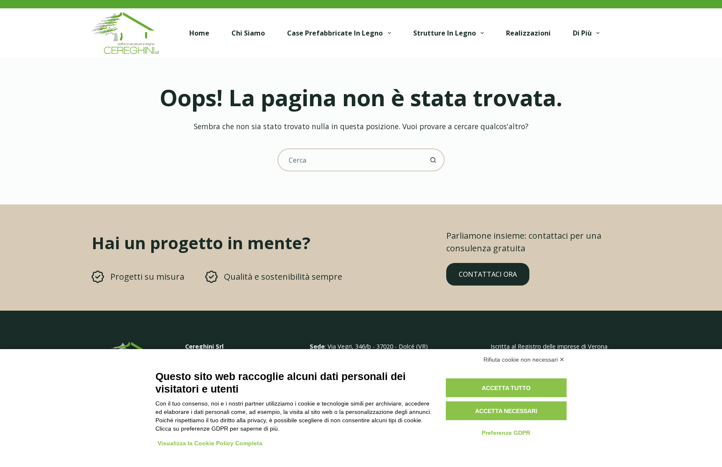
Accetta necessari (506, 411)
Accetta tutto (506, 388)
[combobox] (350, 159)
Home (199, 33)
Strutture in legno (444, 33)
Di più (582, 33)
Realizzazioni (528, 33)
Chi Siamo (248, 33)
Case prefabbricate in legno (335, 33)
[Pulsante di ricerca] (433, 160)
